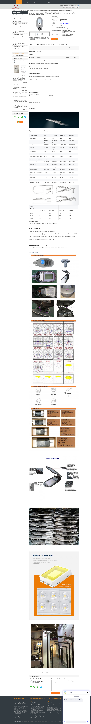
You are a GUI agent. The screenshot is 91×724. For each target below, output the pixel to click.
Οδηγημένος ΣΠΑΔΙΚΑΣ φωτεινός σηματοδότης (19, 44)
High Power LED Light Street (18, 34)
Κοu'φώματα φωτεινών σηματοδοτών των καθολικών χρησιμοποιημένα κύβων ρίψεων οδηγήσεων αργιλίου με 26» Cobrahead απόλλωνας (38, 717)
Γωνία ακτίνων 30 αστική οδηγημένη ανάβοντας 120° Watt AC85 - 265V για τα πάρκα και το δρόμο (21, 703)
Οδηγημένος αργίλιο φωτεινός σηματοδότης (18, 32)
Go (77, 7)
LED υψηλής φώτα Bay (17, 21)
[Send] (88, 721)
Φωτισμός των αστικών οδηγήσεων (19, 26)
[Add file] (65, 721)
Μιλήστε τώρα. (67, 1)
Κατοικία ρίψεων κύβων (17, 29)
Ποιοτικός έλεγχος (46, 2)
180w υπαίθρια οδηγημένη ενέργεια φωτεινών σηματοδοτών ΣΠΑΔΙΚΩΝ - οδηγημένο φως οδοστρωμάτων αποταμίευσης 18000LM (20, 717)
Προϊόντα (19, 2)
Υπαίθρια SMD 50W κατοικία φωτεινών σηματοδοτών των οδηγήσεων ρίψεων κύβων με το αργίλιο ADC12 (37, 703)
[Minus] (87, 692)
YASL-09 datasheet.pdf (64, 23)
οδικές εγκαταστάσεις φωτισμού (28, 10)
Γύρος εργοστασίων (35, 2)
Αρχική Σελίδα (14, 10)
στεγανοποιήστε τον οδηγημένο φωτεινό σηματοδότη (18, 41)
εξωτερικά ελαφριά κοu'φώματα (39, 672)
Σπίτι (14, 2)
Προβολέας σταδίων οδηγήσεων (18, 48)
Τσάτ (55, 39)
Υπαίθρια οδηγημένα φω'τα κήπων (19, 46)
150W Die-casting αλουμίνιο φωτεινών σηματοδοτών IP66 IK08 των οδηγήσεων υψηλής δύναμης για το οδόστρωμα (21, 708)
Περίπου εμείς (26, 2)
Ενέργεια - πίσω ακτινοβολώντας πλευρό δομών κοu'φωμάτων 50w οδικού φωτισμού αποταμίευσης (22, 61)
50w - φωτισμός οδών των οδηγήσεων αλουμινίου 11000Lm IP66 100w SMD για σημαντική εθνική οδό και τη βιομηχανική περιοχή (21, 712)
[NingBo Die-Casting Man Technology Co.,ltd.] (16, 6)
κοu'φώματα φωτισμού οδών (50, 672)
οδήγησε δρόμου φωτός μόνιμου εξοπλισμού (19, 15)
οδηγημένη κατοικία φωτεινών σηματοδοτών (18, 19)
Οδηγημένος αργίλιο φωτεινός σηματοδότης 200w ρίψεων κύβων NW (54, 708)
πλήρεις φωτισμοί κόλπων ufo (18, 55)
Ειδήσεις (74, 2)
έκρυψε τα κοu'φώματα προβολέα (62, 672)
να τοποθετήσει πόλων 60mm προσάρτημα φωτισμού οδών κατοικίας (54, 710)
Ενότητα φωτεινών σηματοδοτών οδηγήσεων (19, 37)
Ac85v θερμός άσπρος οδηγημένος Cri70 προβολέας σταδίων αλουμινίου (54, 713)
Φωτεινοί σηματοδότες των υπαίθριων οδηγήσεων (20, 24)
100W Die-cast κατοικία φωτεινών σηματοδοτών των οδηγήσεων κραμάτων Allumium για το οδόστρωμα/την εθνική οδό (38, 712)
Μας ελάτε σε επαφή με (56, 2)
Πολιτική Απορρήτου (17, 721)
